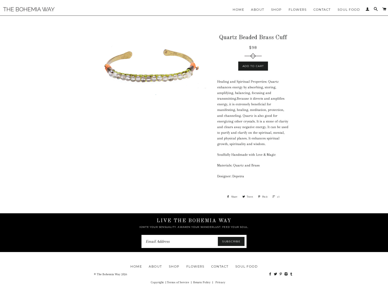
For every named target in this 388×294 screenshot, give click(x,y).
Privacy (220, 282)
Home (238, 10)
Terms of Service (178, 282)
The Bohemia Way (108, 274)
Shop (276, 10)
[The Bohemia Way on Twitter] (276, 274)
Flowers (298, 10)
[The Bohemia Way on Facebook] (271, 274)
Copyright (157, 282)
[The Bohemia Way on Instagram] (286, 274)
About (257, 10)
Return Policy (202, 282)
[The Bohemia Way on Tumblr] (292, 274)
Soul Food (349, 10)
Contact (322, 10)
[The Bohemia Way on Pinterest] (281, 274)
